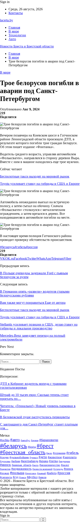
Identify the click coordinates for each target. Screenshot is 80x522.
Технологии (17, 35)
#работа (52, 473)
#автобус (25, 440)
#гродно (4, 457)
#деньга (34, 457)
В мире (14, 31)
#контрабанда (29, 461)
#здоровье (5, 461)
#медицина (64, 461)
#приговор (30, 473)
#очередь (58, 469)
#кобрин (15, 461)
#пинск (68, 468)
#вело (49, 453)
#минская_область (21, 465)
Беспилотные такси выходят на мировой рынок (34, 176)
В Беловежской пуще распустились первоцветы (35, 417)
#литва (53, 461)
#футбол (32, 477)
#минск (5, 465)
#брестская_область (22, 452)
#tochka (4, 440)
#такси (22, 477)
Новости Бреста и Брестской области (27, 46)
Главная (14, 27)
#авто (15, 439)
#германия (59, 453)
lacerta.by (6, 20)
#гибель (20, 247)
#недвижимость (21, 468)
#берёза (32, 446)
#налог (65, 465)
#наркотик (5, 469)
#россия (32, 247)
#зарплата (70, 457)
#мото (35, 465)
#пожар (4, 473)
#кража (43, 461)
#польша (17, 473)
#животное (55, 457)
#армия (34, 440)
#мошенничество (49, 465)
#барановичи (48, 440)
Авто (12, 39)
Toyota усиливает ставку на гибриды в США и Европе (40, 183)
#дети (43, 457)
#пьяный (41, 473)
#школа (42, 477)
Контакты (16, 13)
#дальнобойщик (19, 457)
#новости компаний (42, 469)
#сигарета (6, 477)
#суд (15, 477)
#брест (45, 446)
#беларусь (7, 247)
